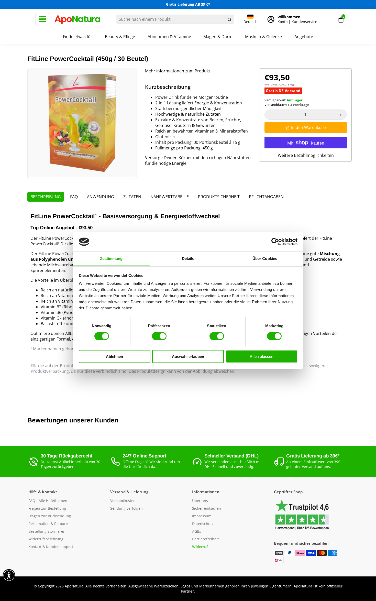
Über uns (200, 500)
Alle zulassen (261, 356)
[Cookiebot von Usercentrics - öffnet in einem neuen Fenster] (275, 242)
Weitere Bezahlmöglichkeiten (306, 155)
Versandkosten (123, 500)
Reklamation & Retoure (48, 523)
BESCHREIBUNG (45, 197)
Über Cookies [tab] (264, 258)
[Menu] (42, 19)
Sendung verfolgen (126, 508)
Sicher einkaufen (206, 508)
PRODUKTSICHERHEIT (219, 197)
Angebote (303, 36)
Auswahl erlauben (188, 356)
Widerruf (200, 546)
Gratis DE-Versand (283, 90)
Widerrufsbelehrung (45, 539)
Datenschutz (203, 523)
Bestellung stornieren (46, 531)
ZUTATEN (132, 197)
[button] (341, 19)
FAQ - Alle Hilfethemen (47, 500)
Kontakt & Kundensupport (50, 546)
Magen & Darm (218, 36)
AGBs (196, 531)
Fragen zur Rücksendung (49, 516)
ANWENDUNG (100, 197)
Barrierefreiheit (205, 539)
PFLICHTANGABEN (266, 197)
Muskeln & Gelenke (263, 36)
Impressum (202, 516)
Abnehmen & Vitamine (169, 36)
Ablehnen (114, 356)
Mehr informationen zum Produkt (177, 71)
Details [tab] (188, 258)
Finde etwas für (77, 36)
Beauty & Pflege (120, 36)
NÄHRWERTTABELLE (169, 197)
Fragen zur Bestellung (47, 508)
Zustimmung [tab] (111, 258)
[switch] (159, 336)
